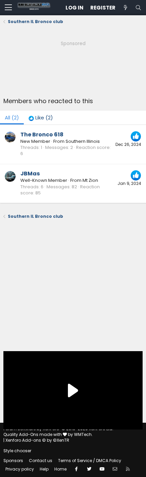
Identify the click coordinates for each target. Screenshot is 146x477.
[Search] (138, 7)
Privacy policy (19, 469)
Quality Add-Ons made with (33, 434)
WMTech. (83, 434)
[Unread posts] (125, 7)
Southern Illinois (83, 141)
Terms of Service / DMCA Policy (89, 460)
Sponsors (13, 460)
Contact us (40, 460)
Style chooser (17, 451)
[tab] (41, 118)
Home (60, 469)
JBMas (30, 173)
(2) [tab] (12, 117)
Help (44, 469)
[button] (8, 7)
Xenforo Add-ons (37, 440)
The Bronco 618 (41, 134)
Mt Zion (90, 180)
